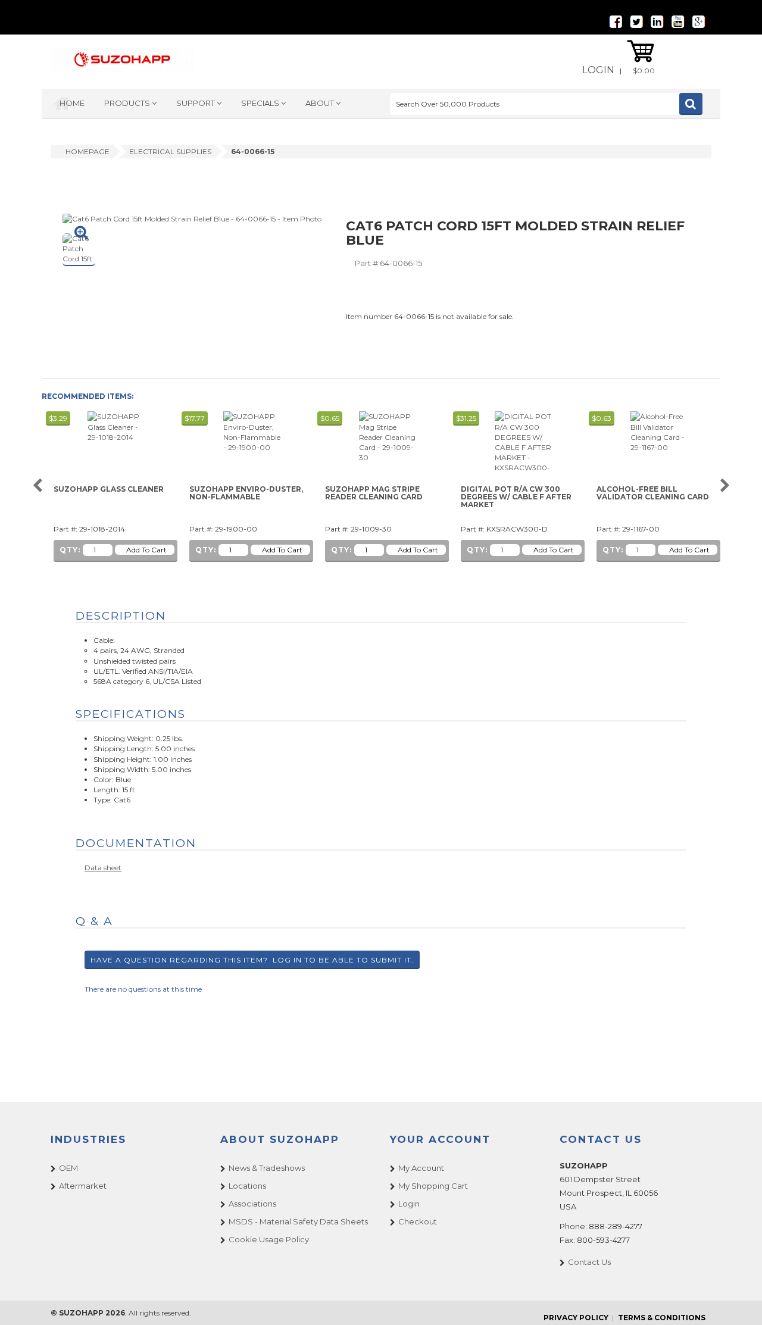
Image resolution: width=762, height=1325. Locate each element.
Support (196, 103)
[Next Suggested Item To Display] (724, 486)
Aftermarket (83, 1185)
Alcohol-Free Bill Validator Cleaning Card (653, 493)
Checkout (417, 1221)
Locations (247, 1185)
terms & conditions (661, 1317)
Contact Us (589, 1262)
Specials (261, 103)
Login (598, 70)
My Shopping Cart (433, 1185)
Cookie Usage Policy (269, 1239)
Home (72, 103)
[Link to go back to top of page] (738, 1301)
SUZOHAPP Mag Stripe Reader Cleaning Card (374, 493)
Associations (252, 1203)
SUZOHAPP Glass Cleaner (109, 489)
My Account (421, 1168)
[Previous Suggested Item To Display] (37, 486)
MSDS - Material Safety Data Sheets (298, 1221)
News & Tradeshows (267, 1168)
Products (128, 103)
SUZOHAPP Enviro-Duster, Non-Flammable (246, 493)
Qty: (70, 549)
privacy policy (576, 1317)
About (320, 103)
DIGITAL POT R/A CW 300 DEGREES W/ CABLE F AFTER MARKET (516, 497)
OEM (68, 1168)
